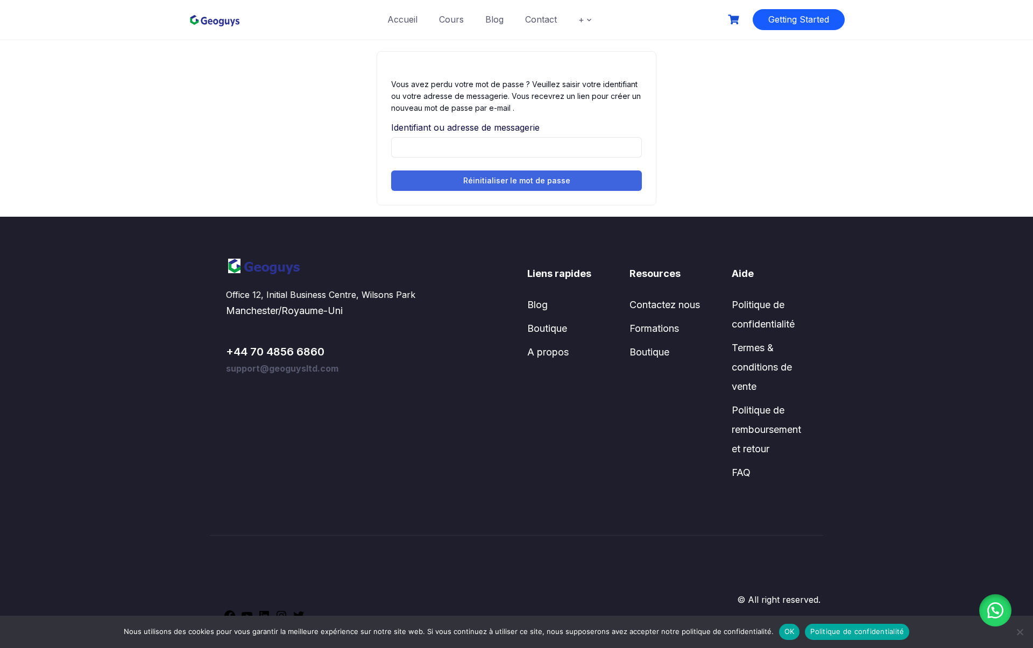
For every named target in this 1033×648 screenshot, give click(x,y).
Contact (541, 19)
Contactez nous (664, 304)
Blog (494, 19)
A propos (548, 352)
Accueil (402, 19)
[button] (995, 610)
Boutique (547, 328)
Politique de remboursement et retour (766, 429)
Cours (451, 19)
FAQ (741, 472)
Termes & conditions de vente (762, 367)
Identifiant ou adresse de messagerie (465, 127)
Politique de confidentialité (857, 631)
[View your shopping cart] (735, 20)
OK (789, 631)
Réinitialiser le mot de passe (516, 180)
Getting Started (798, 19)
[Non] (1019, 631)
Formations (654, 328)
